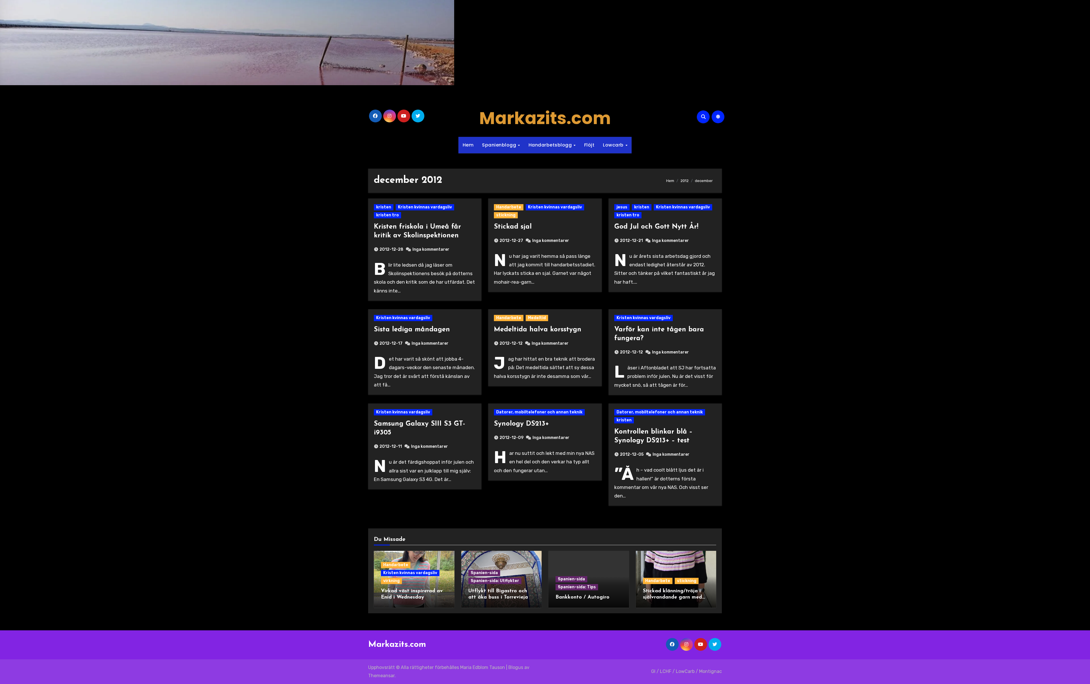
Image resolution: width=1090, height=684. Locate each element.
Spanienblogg (499, 145)
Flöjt (589, 145)
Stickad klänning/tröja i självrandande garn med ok (672, 597)
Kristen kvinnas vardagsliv (425, 207)
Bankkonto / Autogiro (582, 597)
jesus (622, 207)
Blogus (515, 667)
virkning (391, 580)
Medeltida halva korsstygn (537, 329)
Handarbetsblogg (551, 145)
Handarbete (508, 207)
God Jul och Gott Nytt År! (656, 226)
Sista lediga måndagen (412, 329)
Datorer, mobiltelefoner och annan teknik (539, 412)
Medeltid (537, 317)
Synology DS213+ (521, 424)
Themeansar (381, 675)
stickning (505, 215)
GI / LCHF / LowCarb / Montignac (686, 671)
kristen (383, 207)
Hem (468, 145)
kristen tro (387, 215)
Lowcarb (614, 145)
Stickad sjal (513, 226)
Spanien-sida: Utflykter (495, 580)
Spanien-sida (484, 572)
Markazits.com (545, 118)
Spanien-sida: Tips (577, 587)
